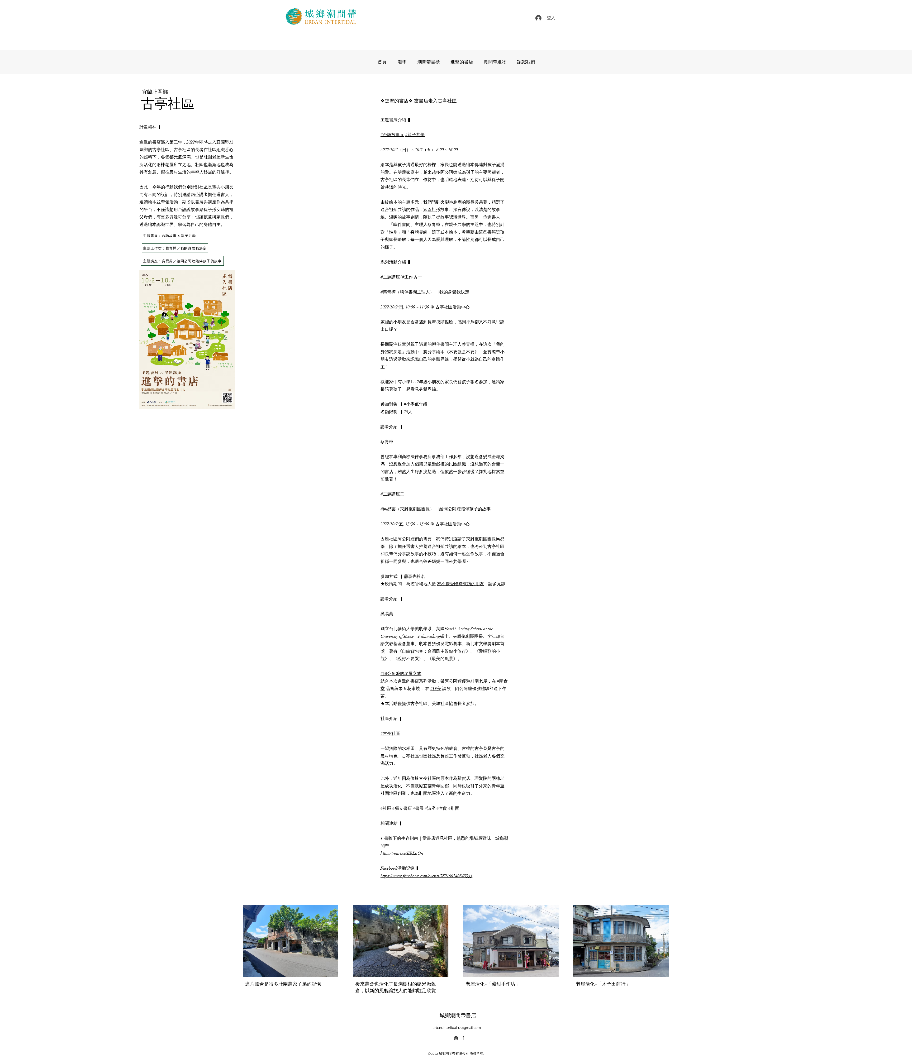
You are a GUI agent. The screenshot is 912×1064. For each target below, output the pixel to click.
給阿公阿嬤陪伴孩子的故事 (465, 509)
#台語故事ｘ (392, 134)
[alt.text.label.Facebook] (463, 1038)
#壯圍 (453, 808)
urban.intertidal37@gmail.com (456, 1028)
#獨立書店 (402, 808)
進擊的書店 (396, 100)
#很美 (435, 688)
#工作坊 (409, 277)
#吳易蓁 (388, 509)
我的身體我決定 (454, 292)
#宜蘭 (442, 808)
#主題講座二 (392, 494)
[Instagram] (456, 1038)
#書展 (418, 808)
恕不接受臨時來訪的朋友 (460, 583)
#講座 (430, 808)
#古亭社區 (390, 733)
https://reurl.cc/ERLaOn (401, 853)
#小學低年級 (416, 404)
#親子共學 (415, 134)
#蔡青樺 (388, 292)
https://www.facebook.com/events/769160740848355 (426, 875)
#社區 (385, 808)
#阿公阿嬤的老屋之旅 (400, 673)
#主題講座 (390, 277)
